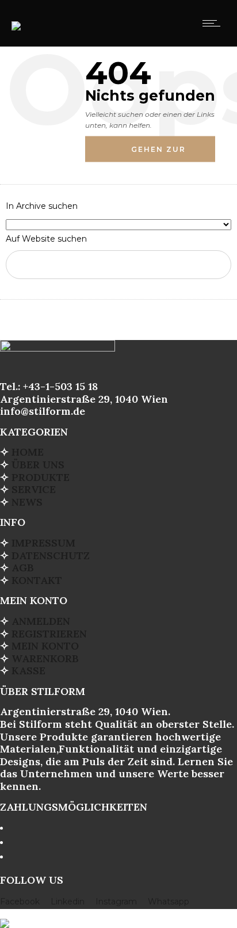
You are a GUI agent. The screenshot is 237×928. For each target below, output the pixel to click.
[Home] (16, 18)
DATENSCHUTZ (51, 555)
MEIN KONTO (45, 645)
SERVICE (34, 489)
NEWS (27, 502)
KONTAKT (37, 580)
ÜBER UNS (38, 464)
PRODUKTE (41, 477)
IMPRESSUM (43, 542)
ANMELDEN (41, 621)
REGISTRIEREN (49, 633)
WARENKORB (45, 658)
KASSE (28, 670)
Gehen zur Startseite (160, 153)
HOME (28, 452)
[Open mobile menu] (213, 23)
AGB (23, 567)
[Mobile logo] (4, 916)
